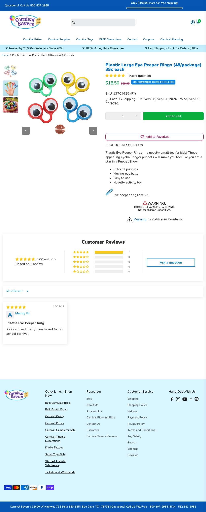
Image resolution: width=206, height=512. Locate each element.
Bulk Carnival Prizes (57, 403)
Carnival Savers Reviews (102, 436)
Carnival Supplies (59, 39)
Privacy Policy (136, 424)
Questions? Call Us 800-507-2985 (27, 5)
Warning (140, 219)
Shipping (133, 399)
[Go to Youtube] (184, 400)
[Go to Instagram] (178, 400)
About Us (92, 405)
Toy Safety (134, 436)
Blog (89, 399)
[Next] (93, 131)
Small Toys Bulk (55, 454)
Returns (132, 411)
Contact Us (93, 424)
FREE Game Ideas (110, 39)
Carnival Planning (171, 39)
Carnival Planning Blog (101, 417)
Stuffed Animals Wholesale (55, 463)
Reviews (133, 455)
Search (132, 442)
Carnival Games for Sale (60, 430)
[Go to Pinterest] (197, 400)
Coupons (148, 39)
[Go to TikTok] (191, 400)
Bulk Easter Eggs (56, 409)
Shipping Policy (137, 405)
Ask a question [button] (171, 262)
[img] (16, 307)
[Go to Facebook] (172, 400)
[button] (115, 75)
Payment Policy (137, 417)
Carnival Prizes (32, 39)
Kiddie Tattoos (54, 447)
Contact (132, 39)
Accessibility (94, 411)
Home (5, 55)
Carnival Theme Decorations (55, 439)
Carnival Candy (54, 416)
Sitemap (133, 449)
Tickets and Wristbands (60, 472)
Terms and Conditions (141, 430)
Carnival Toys (85, 39)
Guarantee (93, 430)
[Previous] (26, 131)
